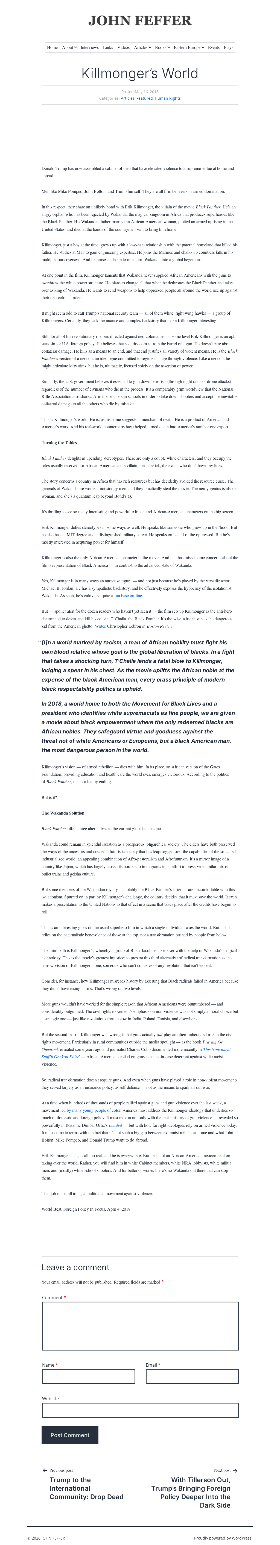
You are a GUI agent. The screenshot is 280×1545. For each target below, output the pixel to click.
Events (214, 47)
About (67, 47)
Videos (123, 47)
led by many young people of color (90, 1110)
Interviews (90, 47)
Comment (54, 1298)
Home (52, 47)
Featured (144, 98)
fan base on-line (128, 595)
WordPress (242, 1538)
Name (50, 1365)
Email (153, 1365)
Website (50, 1399)
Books (160, 47)
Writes (100, 626)
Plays (228, 47)
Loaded (115, 1125)
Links (108, 47)
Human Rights (168, 98)
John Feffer (53, 1538)
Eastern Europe (187, 47)
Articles (140, 47)
